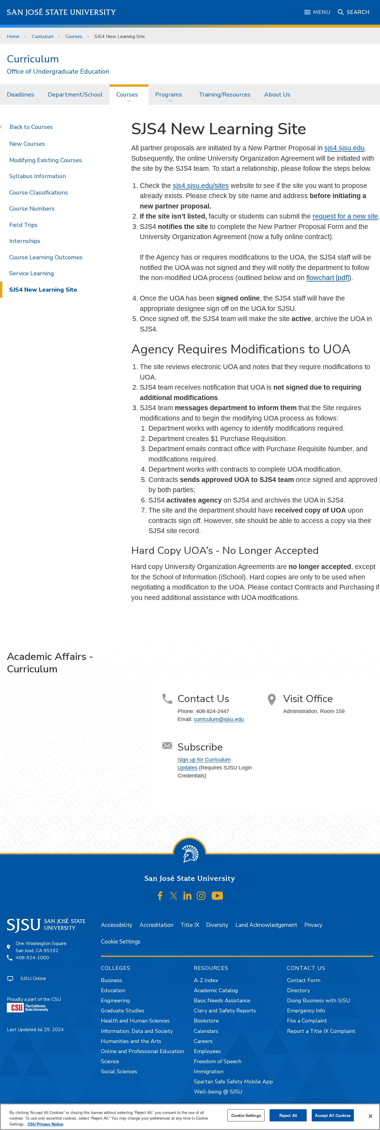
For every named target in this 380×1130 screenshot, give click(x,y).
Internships (24, 241)
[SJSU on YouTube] (217, 895)
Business (111, 980)
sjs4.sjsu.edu (344, 148)
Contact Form (303, 980)
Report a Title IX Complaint (321, 1031)
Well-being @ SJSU (218, 1091)
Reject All (288, 1115)
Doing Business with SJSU (318, 1000)
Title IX (189, 925)
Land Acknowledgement (266, 925)
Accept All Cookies (332, 1115)
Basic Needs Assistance (222, 1000)
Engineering (115, 1000)
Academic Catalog (216, 990)
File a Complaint (307, 1020)
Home (13, 36)
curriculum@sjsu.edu (219, 719)
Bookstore (206, 1020)
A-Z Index (206, 980)
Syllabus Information (37, 176)
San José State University (61, 12)
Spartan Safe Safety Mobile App (233, 1081)
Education (113, 990)
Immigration (209, 1071)
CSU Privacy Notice (45, 1124)
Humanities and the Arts (131, 1041)
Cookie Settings (120, 942)
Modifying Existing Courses (45, 160)
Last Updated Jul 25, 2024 (35, 1029)
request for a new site (345, 216)
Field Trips (23, 225)
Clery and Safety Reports (225, 1010)
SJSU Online (33, 978)
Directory (298, 990)
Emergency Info (306, 1010)
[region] (190, 1117)
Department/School (75, 95)
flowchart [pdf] (327, 278)
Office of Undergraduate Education (58, 71)
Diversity (217, 925)
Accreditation (156, 925)
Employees (207, 1051)
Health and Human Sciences (135, 1020)
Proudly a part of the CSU (34, 999)
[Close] (370, 1116)
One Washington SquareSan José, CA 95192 (41, 947)
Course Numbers (32, 209)
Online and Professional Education (142, 1051)
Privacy (313, 925)
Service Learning (31, 273)
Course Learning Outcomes (46, 257)
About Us (277, 95)
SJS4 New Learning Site (43, 290)
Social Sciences (119, 1071)
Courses (73, 36)
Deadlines (20, 95)
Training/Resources (225, 95)
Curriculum (42, 36)
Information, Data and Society (137, 1031)
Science (110, 1061)
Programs (168, 95)
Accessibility (116, 925)
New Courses (27, 144)
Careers (203, 1041)
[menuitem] (20, 94)
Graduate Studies (122, 1010)
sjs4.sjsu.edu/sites (201, 185)
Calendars (206, 1031)
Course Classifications (38, 193)
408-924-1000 (32, 957)
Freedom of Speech (217, 1061)
